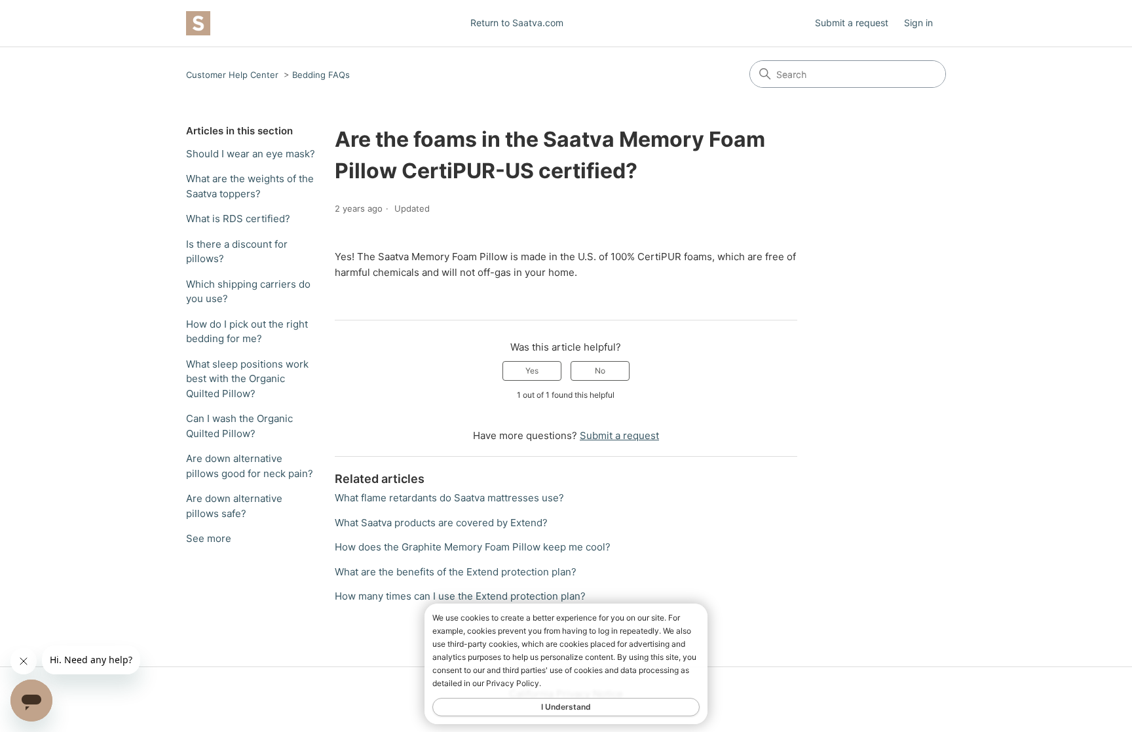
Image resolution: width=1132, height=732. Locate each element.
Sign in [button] (918, 22)
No (600, 371)
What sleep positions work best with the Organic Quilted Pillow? (247, 379)
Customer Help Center (232, 74)
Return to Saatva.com (516, 22)
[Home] (198, 23)
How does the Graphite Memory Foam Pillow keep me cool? (473, 547)
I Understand (566, 707)
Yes (531, 371)
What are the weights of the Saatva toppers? (250, 186)
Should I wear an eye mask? (250, 153)
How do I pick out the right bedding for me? (247, 331)
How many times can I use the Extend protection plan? (460, 596)
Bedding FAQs (321, 74)
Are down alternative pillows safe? (234, 506)
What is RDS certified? (238, 218)
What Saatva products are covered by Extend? (441, 522)
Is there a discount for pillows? (237, 251)
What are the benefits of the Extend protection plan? (455, 572)
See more (208, 538)
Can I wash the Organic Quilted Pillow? (239, 426)
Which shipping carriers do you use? (248, 291)
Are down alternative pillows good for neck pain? (249, 466)
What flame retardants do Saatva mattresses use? (449, 497)
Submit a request (851, 22)
